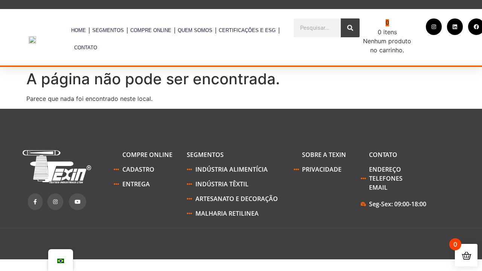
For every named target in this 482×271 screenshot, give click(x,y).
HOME (78, 30)
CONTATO (85, 47)
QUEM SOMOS (195, 30)
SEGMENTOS (108, 30)
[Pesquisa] (350, 27)
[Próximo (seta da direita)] (469, 135)
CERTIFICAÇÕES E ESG (247, 30)
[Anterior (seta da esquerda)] (13, 135)
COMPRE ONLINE (150, 30)
